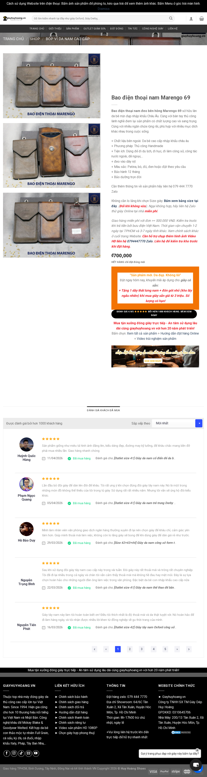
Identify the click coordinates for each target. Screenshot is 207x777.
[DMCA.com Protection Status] (181, 732)
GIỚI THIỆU (55, 28)
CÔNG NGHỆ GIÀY (153, 28)
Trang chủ (13, 39)
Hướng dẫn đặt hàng (73, 712)
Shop (35, 39)
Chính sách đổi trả (71, 707)
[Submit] (170, 18)
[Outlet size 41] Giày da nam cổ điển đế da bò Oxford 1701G (154, 458)
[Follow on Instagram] (14, 753)
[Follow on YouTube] (36, 753)
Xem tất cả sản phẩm (142, 333)
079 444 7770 (137, 697)
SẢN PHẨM (72, 28)
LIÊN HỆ (172, 28)
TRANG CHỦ (37, 28)
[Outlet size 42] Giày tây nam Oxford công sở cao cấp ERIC (153, 627)
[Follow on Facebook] (6, 753)
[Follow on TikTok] (21, 753)
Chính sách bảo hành (73, 697)
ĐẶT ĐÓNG (116, 28)
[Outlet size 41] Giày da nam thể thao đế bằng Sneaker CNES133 (157, 587)
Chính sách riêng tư (72, 723)
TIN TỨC (133, 28)
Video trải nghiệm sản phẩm (156, 339)
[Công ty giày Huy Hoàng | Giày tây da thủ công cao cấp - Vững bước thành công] (14, 18)
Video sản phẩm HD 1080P (78, 728)
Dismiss (104, 9)
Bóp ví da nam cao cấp (68, 39)
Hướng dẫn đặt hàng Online (180, 333)
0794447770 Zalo (139, 241)
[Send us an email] (28, 753)
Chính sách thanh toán (74, 717)
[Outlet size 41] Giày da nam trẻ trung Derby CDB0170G (151, 503)
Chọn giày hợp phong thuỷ (77, 733)
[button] (196, 765)
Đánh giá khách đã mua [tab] (103, 410)
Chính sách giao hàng (73, 702)
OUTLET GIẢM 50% (94, 28)
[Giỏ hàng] (201, 18)
